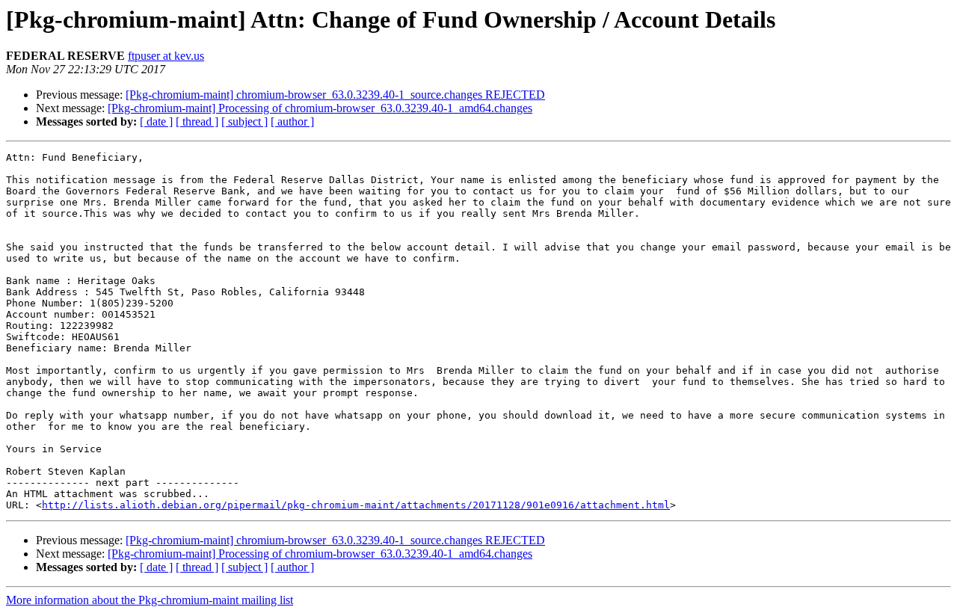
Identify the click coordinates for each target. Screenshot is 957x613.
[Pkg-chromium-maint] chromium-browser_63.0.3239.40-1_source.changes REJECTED (335, 94)
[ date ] (156, 121)
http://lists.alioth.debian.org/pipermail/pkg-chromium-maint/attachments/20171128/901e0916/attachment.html (356, 505)
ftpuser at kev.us (166, 55)
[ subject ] (244, 121)
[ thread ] (197, 121)
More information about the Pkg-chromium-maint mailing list (149, 600)
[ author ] (292, 121)
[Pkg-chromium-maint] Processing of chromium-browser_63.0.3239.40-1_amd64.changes (320, 108)
